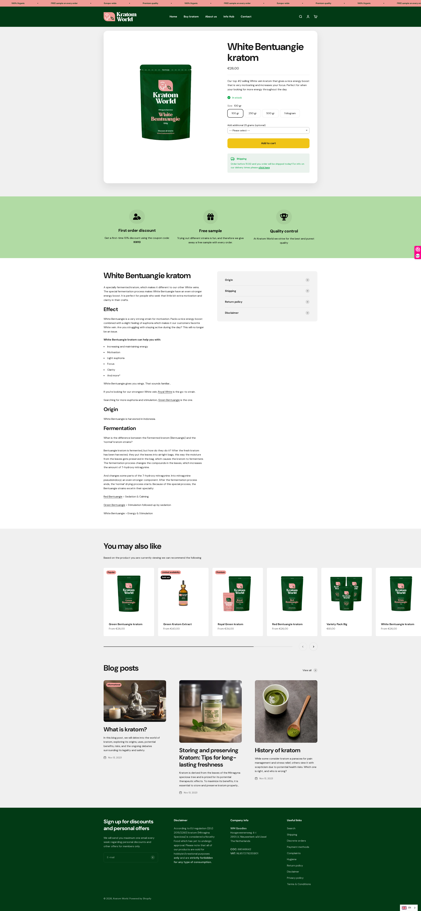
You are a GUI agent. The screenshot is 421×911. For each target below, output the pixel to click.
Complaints (294, 853)
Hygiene (292, 859)
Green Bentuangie (169, 400)
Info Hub (228, 16)
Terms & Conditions (299, 884)
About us (211, 16)
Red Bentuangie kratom (287, 624)
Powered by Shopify (140, 898)
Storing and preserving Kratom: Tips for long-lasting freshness (208, 757)
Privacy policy (295, 878)
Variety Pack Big (337, 624)
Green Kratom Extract (177, 624)
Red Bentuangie (113, 496)
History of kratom (277, 750)
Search (291, 828)
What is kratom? (125, 729)
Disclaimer (293, 871)
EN (409, 907)
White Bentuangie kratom (397, 624)
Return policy (295, 865)
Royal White (165, 391)
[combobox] (409, 908)
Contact (246, 16)
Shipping (292, 834)
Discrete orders (296, 840)
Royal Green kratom (230, 624)
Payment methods (298, 847)
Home (173, 16)
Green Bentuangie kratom (125, 624)
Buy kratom (191, 16)
